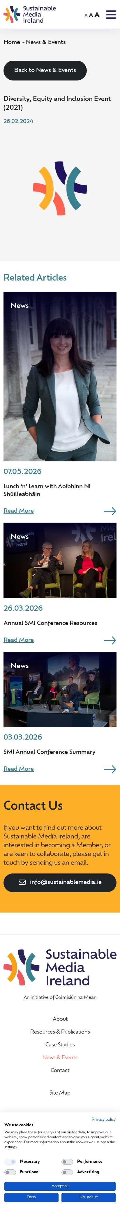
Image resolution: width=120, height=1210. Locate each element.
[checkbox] (10, 1162)
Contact (60, 1071)
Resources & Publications (60, 1032)
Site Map (60, 1093)
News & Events (46, 42)
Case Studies (60, 1045)
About (60, 1019)
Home (11, 42)
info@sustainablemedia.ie (66, 882)
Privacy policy (104, 1120)
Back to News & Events (45, 70)
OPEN (111, 14)
